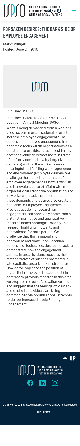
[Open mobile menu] (74, 11)
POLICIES (40, 412)
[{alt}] (40, 370)
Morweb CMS (49, 405)
